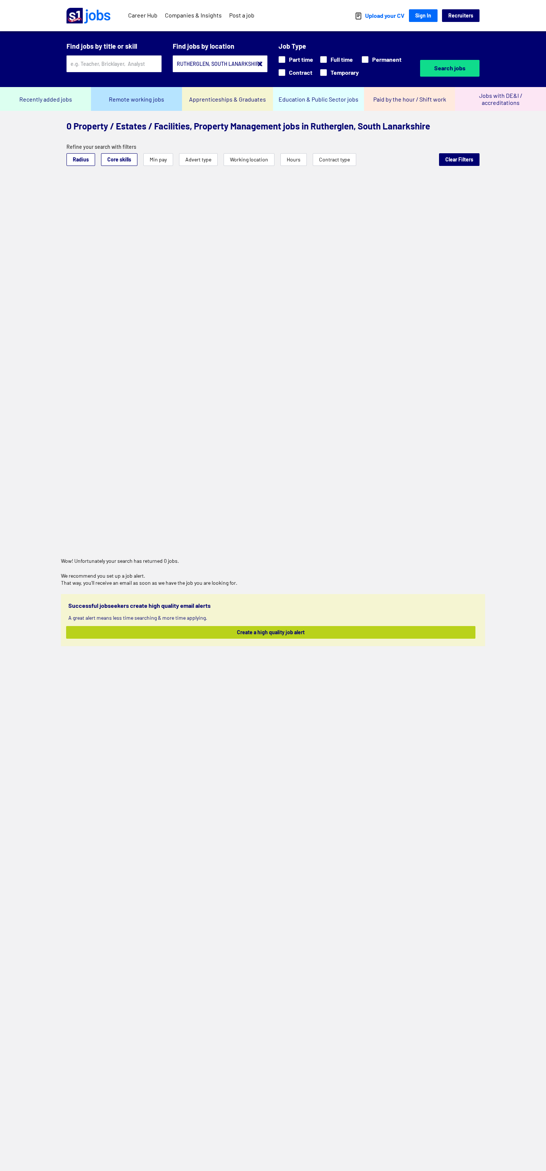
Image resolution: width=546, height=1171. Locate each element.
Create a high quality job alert (271, 632)
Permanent (387, 59)
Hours (293, 159)
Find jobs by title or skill (101, 46)
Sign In (423, 15)
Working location (249, 159)
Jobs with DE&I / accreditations (500, 99)
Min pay (158, 159)
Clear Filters (459, 159)
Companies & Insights (193, 15)
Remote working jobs (136, 99)
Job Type (292, 46)
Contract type (334, 159)
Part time (301, 59)
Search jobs (449, 67)
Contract (300, 72)
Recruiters (460, 15)
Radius (81, 159)
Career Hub (142, 15)
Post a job (241, 15)
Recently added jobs (45, 99)
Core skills (119, 159)
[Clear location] (260, 64)
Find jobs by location (203, 46)
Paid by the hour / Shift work (409, 99)
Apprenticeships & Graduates (227, 99)
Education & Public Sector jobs (318, 99)
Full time (342, 59)
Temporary (345, 72)
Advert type (198, 159)
